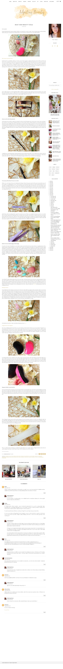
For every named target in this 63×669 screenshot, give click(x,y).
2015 (50, 247)
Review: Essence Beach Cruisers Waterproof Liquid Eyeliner (57, 160)
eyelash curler (20, 456)
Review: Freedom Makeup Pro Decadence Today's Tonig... (55, 217)
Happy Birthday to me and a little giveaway (57, 152)
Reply (44, 546)
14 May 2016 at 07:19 (7, 540)
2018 (50, 192)
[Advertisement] (56, 64)
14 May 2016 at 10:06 (10, 550)
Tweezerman (40, 457)
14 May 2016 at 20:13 (10, 568)
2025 (50, 182)
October (52, 199)
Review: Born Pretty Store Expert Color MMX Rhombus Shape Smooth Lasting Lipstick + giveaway (56, 147)
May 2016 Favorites (54, 207)
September (53, 200)
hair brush (26, 456)
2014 (50, 248)
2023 (51, 185)
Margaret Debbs (5, 457)
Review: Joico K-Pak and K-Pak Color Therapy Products (56, 121)
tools (36, 457)
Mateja (6, 503)
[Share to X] (41, 454)
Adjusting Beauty (10, 495)
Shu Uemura (21, 457)
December (52, 196)
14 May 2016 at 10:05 (10, 521)
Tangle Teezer (31, 457)
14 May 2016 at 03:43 (7, 504)
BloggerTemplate (15, 662)
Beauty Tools (7, 609)
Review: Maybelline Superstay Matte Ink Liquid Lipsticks (56, 134)
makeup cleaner (38, 456)
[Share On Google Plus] (45, 454)
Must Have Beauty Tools (55, 227)
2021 (50, 188)
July (51, 203)
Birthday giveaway (56, 125)
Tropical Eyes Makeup (54, 212)
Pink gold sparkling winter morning (56, 142)
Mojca (6, 486)
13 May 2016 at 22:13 (7, 487)
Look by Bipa (31, 456)
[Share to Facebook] (39, 454)
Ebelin (14, 456)
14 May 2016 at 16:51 (7, 559)
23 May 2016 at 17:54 (7, 590)
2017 (50, 193)
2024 (51, 184)
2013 (50, 250)
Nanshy (34, 284)
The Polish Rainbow (8, 558)
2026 (51, 181)
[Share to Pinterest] (43, 454)
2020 (51, 189)
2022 (50, 186)
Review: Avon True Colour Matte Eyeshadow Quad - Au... (55, 235)
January (52, 245)
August (52, 201)
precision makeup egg (14, 457)
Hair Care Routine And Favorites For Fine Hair (55, 115)
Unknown (6, 574)
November (53, 197)
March (52, 243)
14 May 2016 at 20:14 (10, 583)
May (51, 205)
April (51, 241)
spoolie (26, 457)
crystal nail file (9, 456)
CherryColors (7, 589)
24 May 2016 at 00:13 (10, 599)
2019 (50, 190)
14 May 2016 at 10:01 (9, 496)
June (51, 204)
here (25, 323)
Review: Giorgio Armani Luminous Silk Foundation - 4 (57, 138)
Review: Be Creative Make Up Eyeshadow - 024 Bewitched (55, 209)
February (52, 244)
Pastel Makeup (53, 240)
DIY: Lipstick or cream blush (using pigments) (57, 130)
